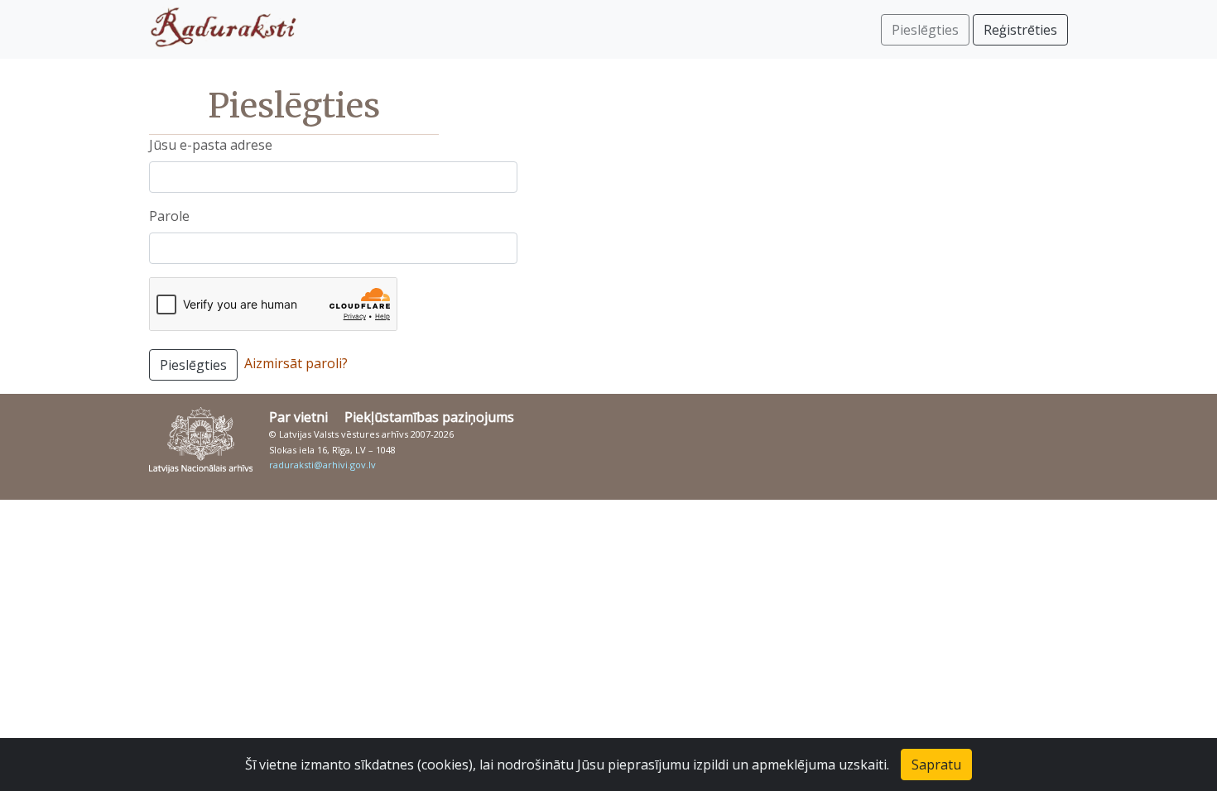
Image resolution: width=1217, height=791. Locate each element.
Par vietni (298, 417)
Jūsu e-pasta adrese (210, 145)
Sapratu (936, 764)
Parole (169, 216)
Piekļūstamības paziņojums (429, 417)
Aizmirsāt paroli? (296, 363)
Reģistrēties (1020, 30)
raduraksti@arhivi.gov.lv (322, 464)
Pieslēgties (193, 365)
